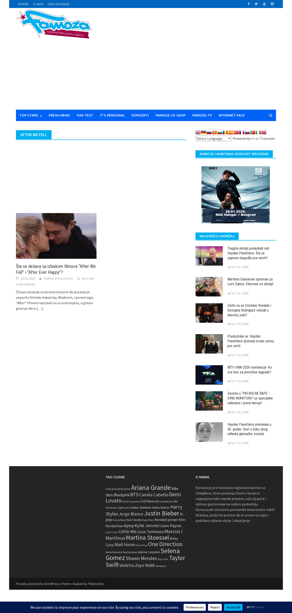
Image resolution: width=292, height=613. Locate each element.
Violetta (126, 565)
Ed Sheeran (150, 501)
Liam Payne (170, 525)
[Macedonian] (214, 132)
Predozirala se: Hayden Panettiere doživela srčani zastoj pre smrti (250, 341)
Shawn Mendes (141, 558)
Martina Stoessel (147, 538)
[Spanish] (230, 132)
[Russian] (247, 132)
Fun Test (85, 115)
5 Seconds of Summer (118, 489)
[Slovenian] (208, 132)
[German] (203, 132)
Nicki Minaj (141, 545)
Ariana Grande (151, 487)
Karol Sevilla (133, 520)
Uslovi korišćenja (58, 4)
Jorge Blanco (131, 514)
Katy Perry (148, 520)
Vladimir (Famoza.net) (58, 278)
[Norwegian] (263, 132)
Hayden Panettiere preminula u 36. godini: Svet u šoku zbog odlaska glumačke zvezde (249, 429)
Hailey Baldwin (140, 507)
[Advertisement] (188, 62)
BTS (134, 494)
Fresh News (59, 115)
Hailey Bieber (161, 507)
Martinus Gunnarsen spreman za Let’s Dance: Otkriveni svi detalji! (250, 281)
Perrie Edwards (114, 552)
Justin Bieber (161, 513)
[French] (241, 132)
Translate (267, 138)
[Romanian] (225, 132)
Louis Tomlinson (150, 531)
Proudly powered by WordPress (38, 584)
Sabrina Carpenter (149, 552)
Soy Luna (163, 559)
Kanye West (119, 520)
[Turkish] (236, 132)
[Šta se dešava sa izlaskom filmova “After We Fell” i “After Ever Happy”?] (56, 235)
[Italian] (258, 132)
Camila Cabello (153, 494)
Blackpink (122, 494)
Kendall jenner (166, 519)
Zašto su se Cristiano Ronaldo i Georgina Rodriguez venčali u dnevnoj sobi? (249, 310)
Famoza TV (202, 115)
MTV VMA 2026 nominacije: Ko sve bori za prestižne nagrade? (249, 369)
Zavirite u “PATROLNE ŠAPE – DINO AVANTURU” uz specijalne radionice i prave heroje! (250, 398)
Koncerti (140, 115)
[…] (39, 308)
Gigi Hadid (123, 507)
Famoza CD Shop (170, 115)
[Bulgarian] (219, 132)
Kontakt (23, 4)
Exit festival (165, 501)
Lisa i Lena (112, 532)
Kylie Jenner (147, 525)
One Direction (165, 544)
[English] (198, 132)
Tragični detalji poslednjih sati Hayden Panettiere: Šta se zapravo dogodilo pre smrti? (248, 253)
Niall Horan (125, 544)
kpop (129, 525)
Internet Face (232, 115)
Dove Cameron (131, 501)
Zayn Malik (145, 565)
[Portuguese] (252, 132)
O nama (38, 4)
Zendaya (160, 566)
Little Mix (128, 531)
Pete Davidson (129, 552)
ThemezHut (96, 584)
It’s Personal (112, 115)
